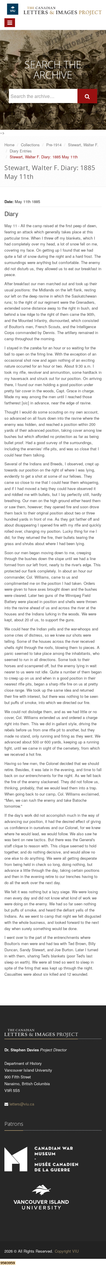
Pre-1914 (54, 144)
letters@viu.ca (21, 1104)
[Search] (87, 96)
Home (9, 144)
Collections (30, 144)
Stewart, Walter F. (83, 144)
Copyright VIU (67, 1251)
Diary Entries (21, 151)
